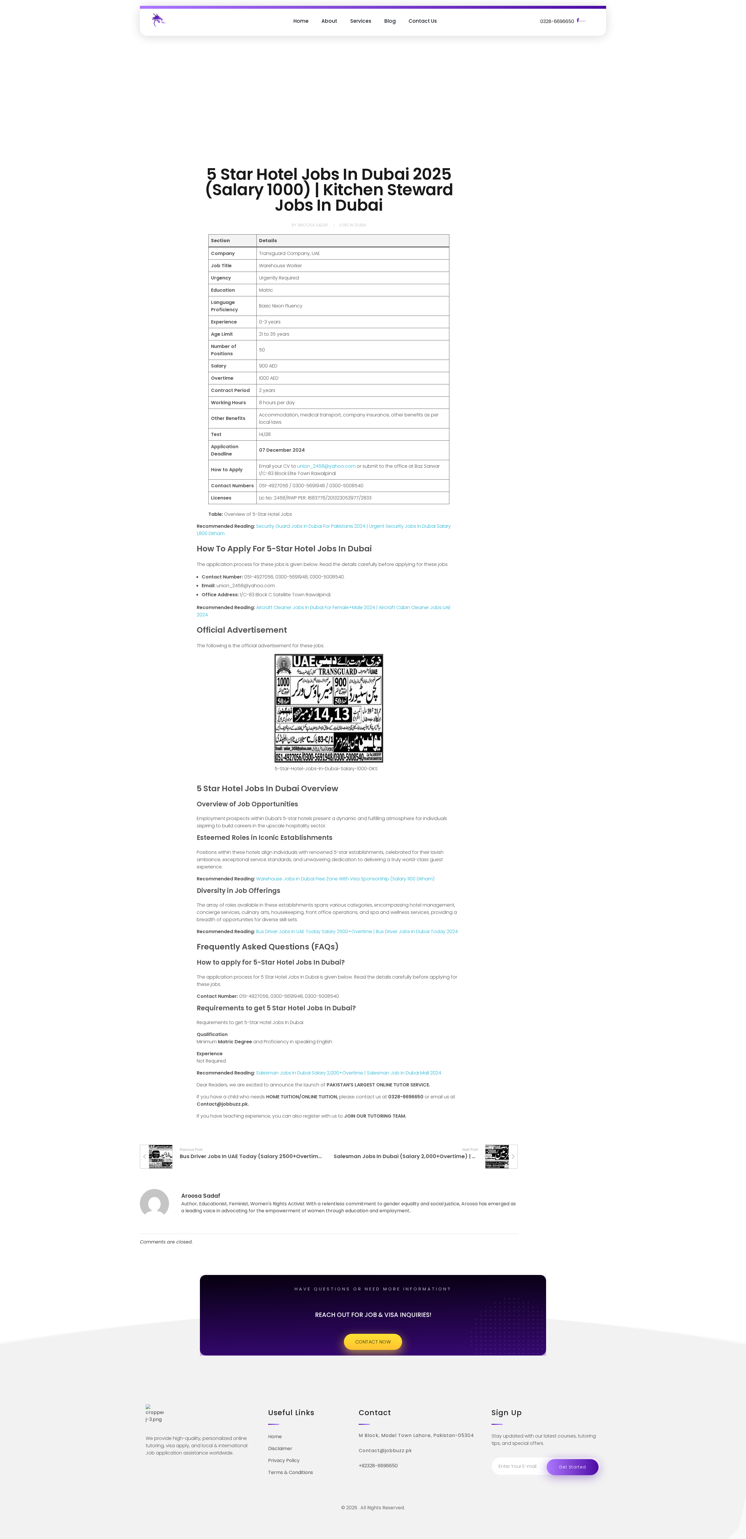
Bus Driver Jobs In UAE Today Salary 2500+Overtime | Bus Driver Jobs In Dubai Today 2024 (357, 931)
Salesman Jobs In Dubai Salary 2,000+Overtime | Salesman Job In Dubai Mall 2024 (348, 1073)
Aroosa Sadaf (313, 225)
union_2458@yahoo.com (326, 466)
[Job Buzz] (158, 20)
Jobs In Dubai (352, 225)
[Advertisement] (373, 102)
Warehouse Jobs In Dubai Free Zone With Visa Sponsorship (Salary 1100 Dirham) (345, 878)
